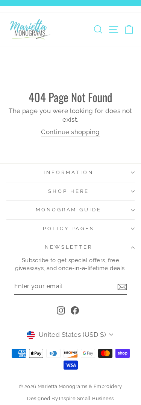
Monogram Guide (69, 209)
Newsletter (69, 247)
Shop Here (68, 191)
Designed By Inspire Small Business (70, 398)
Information (69, 172)
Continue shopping (70, 132)
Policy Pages (69, 228)
